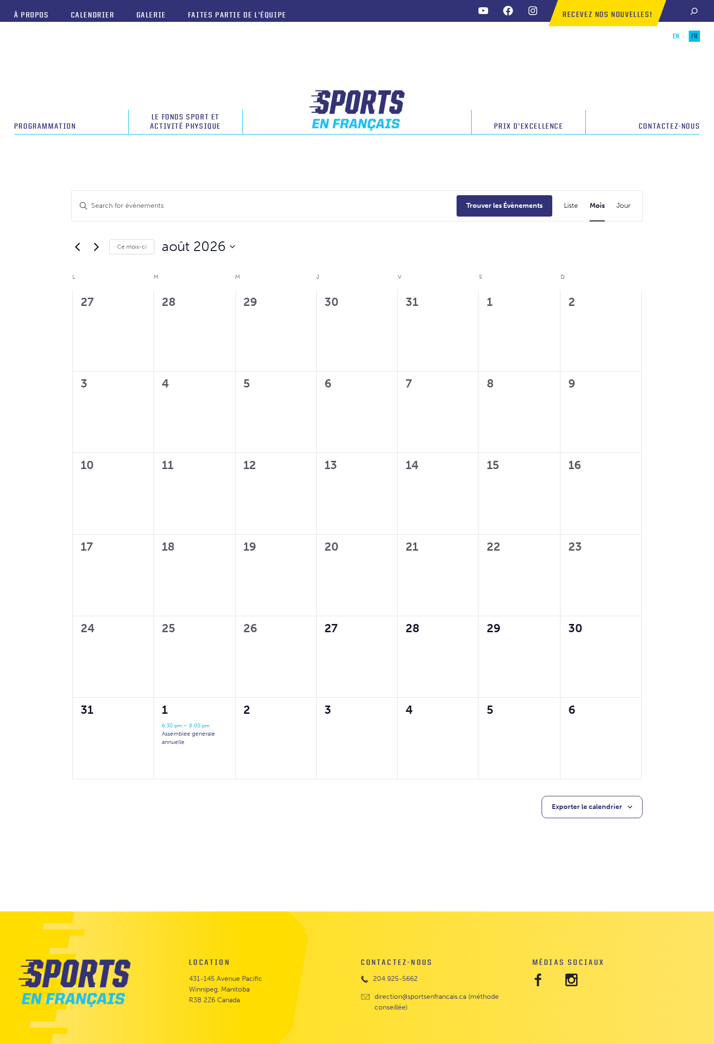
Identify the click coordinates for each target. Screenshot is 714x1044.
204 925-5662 (395, 979)
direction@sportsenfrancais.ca (420, 997)
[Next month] (96, 247)
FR (694, 36)
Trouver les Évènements (504, 206)
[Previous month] (77, 247)
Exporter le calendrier (587, 807)
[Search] (694, 11)
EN (676, 36)
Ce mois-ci (132, 246)
